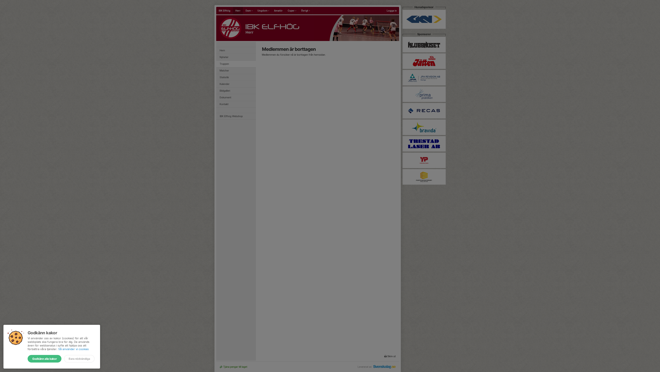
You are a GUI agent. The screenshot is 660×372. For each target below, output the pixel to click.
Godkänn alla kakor (44, 358)
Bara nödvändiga (79, 358)
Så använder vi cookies (73, 349)
